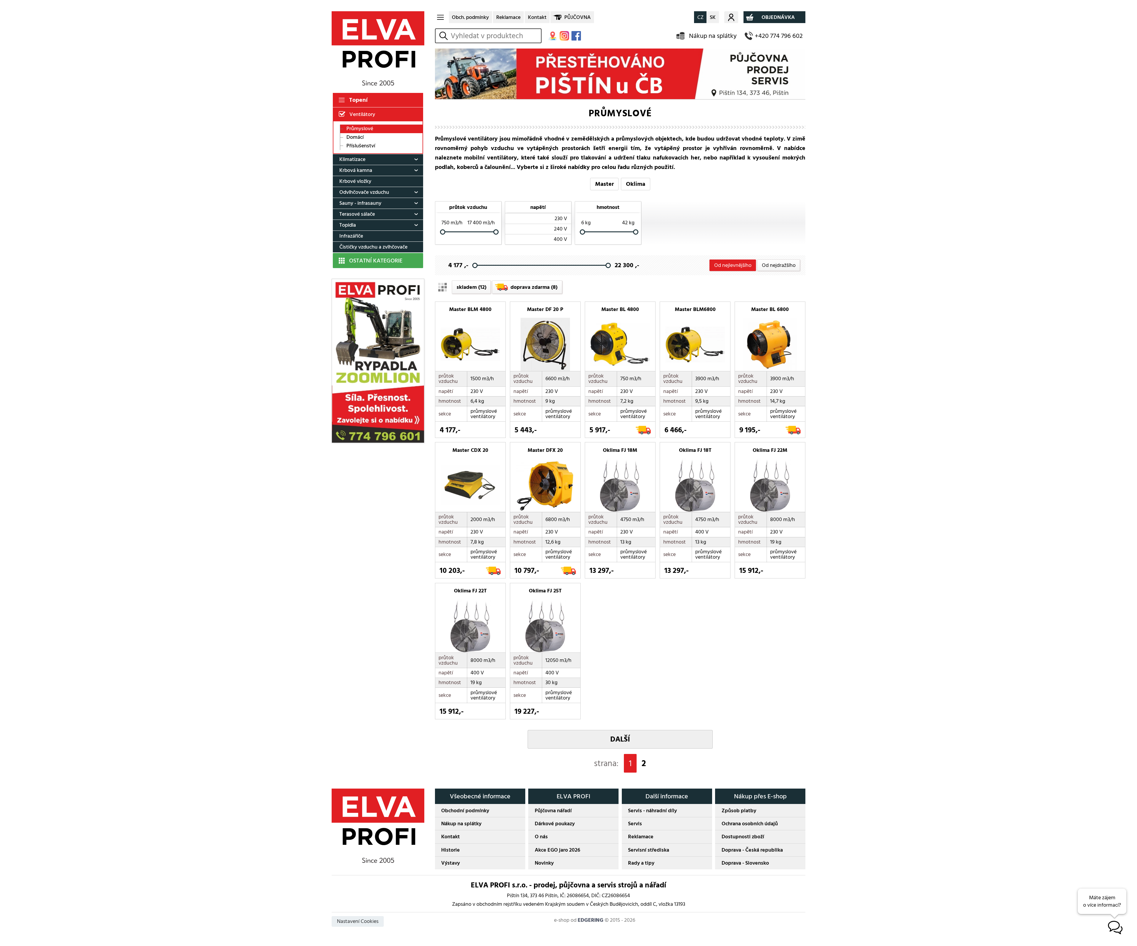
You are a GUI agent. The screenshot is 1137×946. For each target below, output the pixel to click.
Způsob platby (739, 810)
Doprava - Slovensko (745, 863)
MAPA (552, 36)
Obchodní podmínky (465, 810)
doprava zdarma (534, 287)
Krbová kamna (355, 170)
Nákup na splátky (713, 36)
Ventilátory (362, 114)
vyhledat (444, 36)
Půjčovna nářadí (553, 810)
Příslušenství (360, 145)
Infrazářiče (351, 236)
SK (713, 17)
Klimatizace (352, 159)
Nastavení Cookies (357, 921)
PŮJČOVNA (577, 17)
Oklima (635, 184)
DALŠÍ (620, 739)
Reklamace (508, 17)
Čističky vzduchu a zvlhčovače (373, 247)
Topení (358, 100)
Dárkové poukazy (555, 823)
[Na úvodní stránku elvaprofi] (378, 48)
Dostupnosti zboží (743, 836)
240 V (560, 229)
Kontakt (537, 17)
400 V (560, 239)
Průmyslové (359, 129)
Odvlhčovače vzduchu (364, 192)
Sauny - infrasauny (360, 203)
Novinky (544, 863)
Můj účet (731, 17)
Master (604, 184)
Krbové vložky (355, 181)
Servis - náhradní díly (652, 810)
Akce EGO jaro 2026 (557, 850)
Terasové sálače (357, 214)
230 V (561, 218)
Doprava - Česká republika (752, 850)
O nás (541, 836)
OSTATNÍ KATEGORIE (375, 260)
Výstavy (450, 863)
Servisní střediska (648, 850)
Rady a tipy (641, 863)
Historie (450, 850)
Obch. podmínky (470, 17)
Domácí (355, 137)
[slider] (442, 231)
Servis (635, 823)
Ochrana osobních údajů (750, 823)
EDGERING (590, 920)
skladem (471, 287)
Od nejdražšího (779, 265)
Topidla (347, 225)
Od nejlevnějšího (732, 265)
